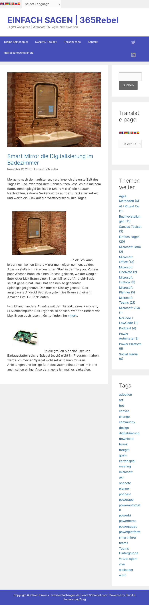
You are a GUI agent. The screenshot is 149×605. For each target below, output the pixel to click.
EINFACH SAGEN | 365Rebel (62, 20)
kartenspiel (127, 461)
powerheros (127, 521)
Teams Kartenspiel (16, 42)
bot (121, 405)
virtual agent (128, 559)
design (124, 428)
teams (123, 543)
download (126, 439)
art (121, 400)
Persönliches (72, 42)
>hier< (72, 315)
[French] (4, 4)
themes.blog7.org (74, 599)
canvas (124, 411)
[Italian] (10, 4)
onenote (125, 483)
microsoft (126, 472)
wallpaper (126, 570)
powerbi (125, 515)
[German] (7, 4)
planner (124, 488)
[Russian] (16, 4)
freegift (124, 450)
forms (123, 444)
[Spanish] (18, 4)
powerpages (128, 526)
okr (121, 477)
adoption (125, 394)
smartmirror (127, 537)
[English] (1, 4)
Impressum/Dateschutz (18, 52)
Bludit (129, 595)
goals (123, 455)
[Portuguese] (13, 4)
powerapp (126, 499)
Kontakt (93, 42)
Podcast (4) (127, 328)
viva (122, 564)
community (127, 422)
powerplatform (129, 532)
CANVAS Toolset (46, 42)
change (124, 416)
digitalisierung (129, 433)
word (122, 575)
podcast (125, 494)
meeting (125, 466)
